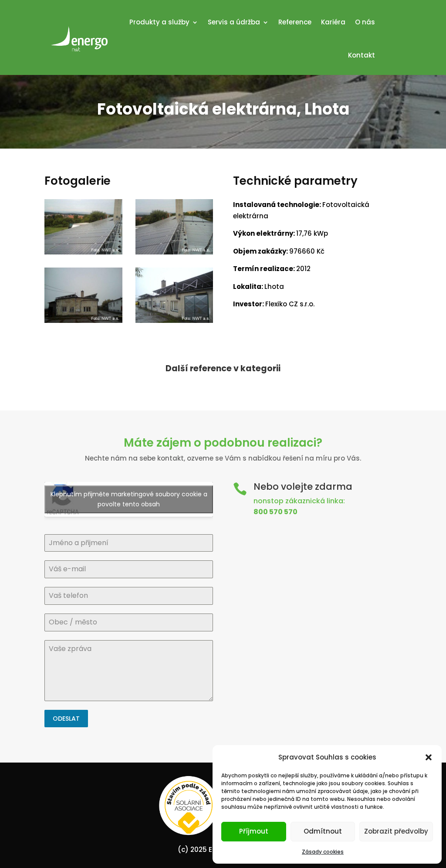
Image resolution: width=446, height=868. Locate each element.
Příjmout (253, 831)
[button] (428, 757)
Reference (294, 22)
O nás (365, 22)
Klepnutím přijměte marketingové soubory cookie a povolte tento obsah (129, 499)
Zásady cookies (323, 851)
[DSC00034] (174, 254)
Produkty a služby (159, 22)
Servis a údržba (234, 22)
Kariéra (333, 22)
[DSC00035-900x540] (83, 254)
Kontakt (361, 55)
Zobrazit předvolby (396, 831)
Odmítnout (323, 831)
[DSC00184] (83, 322)
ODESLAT (66, 718)
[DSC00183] (174, 322)
